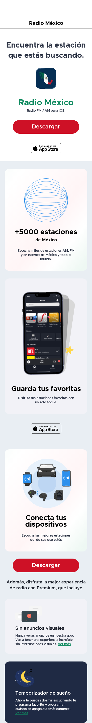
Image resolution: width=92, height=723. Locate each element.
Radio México (46, 23)
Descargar (46, 127)
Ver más (64, 644)
